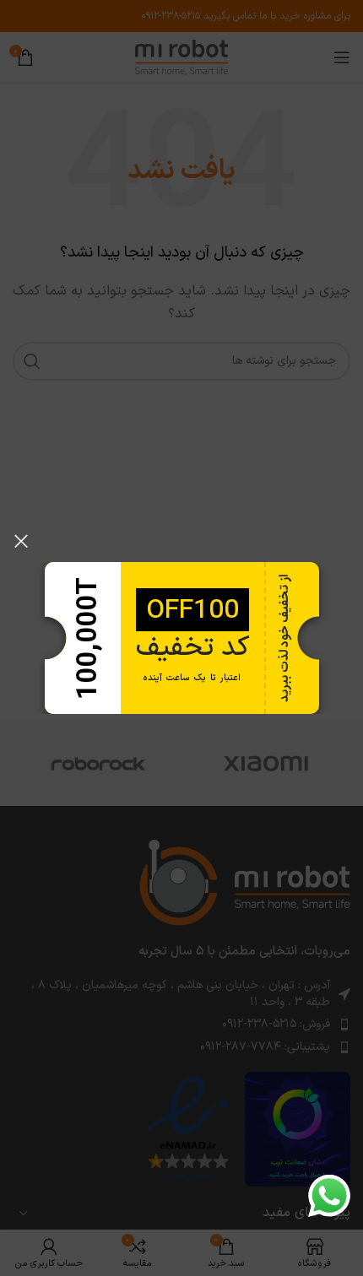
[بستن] (21, 541)
